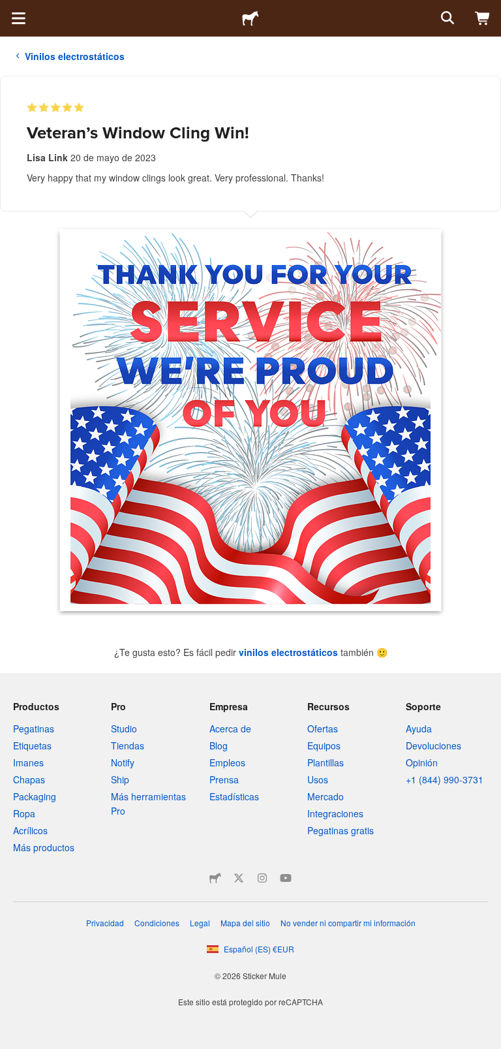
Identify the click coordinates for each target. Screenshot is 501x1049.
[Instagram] (262, 878)
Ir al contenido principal (10, 10)
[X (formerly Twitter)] (239, 878)
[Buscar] (446, 18)
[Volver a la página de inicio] (250, 18)
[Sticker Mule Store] (215, 878)
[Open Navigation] (18, 18)
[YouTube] (286, 878)
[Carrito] (482, 18)
